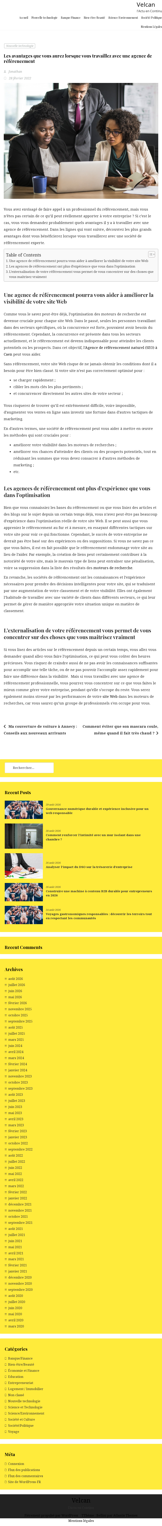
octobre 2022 (18, 1143)
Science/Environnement (123, 18)
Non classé (16, 1395)
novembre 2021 (20, 1210)
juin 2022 (15, 1167)
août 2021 (15, 1229)
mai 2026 (15, 997)
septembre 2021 (20, 1222)
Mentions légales (81, 1521)
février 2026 (17, 1003)
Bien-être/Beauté (94, 18)
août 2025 (15, 1027)
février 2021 (17, 1265)
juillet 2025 (16, 1033)
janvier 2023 (17, 1137)
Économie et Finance (23, 1370)
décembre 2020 (20, 1277)
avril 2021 (15, 1253)
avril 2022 (15, 1180)
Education (15, 1377)
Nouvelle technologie (44, 18)
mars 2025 (16, 1039)
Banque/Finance (71, 18)
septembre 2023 (20, 1088)
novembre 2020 (20, 1283)
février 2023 (17, 1131)
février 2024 (17, 1064)
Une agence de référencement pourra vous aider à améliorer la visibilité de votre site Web (78, 261)
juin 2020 (15, 1308)
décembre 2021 (20, 1204)
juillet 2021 (16, 1235)
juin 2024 (15, 1046)
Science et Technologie (25, 1407)
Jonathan (15, 71)
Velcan (146, 4)
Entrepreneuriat (20, 1383)
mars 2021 (16, 1259)
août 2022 (15, 1155)
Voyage (13, 1431)
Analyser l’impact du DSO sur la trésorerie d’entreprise (89, 867)
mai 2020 (15, 1314)
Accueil (23, 18)
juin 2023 (15, 1107)
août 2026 (15, 979)
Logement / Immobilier (25, 1389)
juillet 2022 (16, 1161)
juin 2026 (15, 991)
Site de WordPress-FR (24, 1482)
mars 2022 (16, 1186)
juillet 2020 (16, 1302)
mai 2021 (15, 1247)
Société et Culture (21, 1419)
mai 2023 (15, 1113)
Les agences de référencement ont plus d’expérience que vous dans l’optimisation (72, 266)
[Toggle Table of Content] (149, 254)
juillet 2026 (16, 985)
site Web (110, 696)
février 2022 (17, 1192)
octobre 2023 (18, 1082)
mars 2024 (16, 1058)
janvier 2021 (17, 1271)
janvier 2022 (17, 1198)
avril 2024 (15, 1052)
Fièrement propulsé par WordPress (51, 1515)
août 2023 (15, 1094)
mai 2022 (15, 1174)
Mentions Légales (151, 27)
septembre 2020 (20, 1289)
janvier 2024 (17, 1070)
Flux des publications (24, 1470)
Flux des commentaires (25, 1476)
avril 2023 (15, 1119)
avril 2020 (15, 1320)
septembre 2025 (20, 1021)
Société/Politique (151, 18)
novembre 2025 (20, 1009)
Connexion (16, 1464)
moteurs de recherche (112, 567)
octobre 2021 (18, 1216)
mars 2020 (16, 1326)
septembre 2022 (20, 1149)
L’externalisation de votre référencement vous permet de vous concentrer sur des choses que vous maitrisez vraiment (81, 274)
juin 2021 (15, 1241)
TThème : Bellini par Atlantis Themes (110, 1515)
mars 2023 (16, 1125)
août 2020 (15, 1296)
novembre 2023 (20, 1076)
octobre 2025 (18, 1015)
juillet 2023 (16, 1100)
